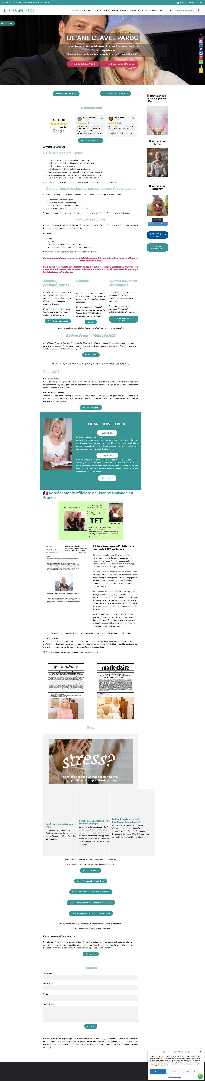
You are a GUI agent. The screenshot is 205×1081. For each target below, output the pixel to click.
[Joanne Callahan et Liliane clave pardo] (91, 502)
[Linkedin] (201, 45)
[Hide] (202, 74)
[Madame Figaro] (66, 659)
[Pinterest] (201, 57)
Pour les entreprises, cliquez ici (157, 235)
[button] (201, 1052)
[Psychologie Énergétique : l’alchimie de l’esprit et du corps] (99, 802)
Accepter (158, 1072)
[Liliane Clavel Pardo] (66, 543)
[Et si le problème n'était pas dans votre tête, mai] (157, 205)
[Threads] (201, 66)
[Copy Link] (201, 70)
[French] (198, 10)
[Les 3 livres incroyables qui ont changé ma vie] (66, 804)
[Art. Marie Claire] (115, 659)
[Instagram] (201, 40)
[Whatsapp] (201, 62)
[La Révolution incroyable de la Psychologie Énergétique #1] (132, 801)
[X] (201, 49)
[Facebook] (201, 53)
